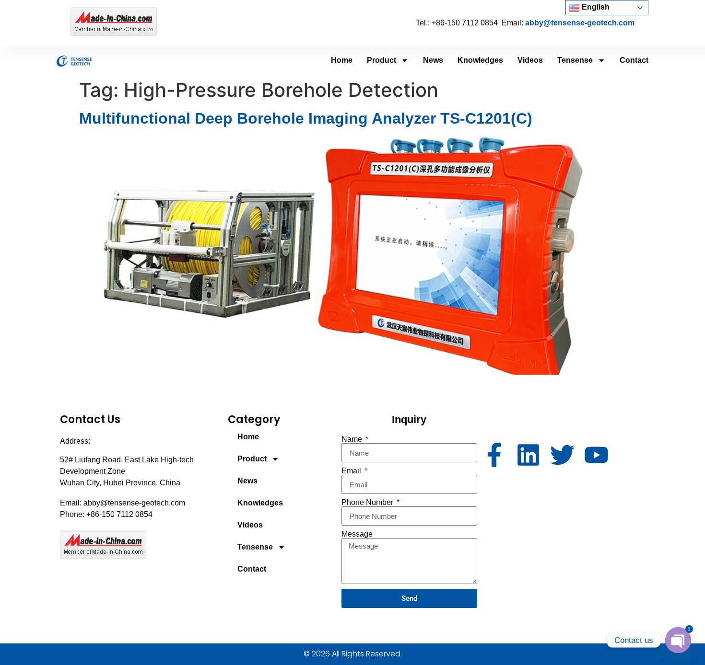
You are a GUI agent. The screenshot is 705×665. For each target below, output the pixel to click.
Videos (530, 60)
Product (381, 60)
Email (352, 471)
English (595, 7)
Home (341, 60)
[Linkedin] (528, 455)
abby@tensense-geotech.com (579, 23)
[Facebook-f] (494, 455)
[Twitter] (562, 455)
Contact (634, 60)
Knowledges (480, 60)
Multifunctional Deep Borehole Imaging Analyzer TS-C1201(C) (305, 118)
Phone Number (368, 502)
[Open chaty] (678, 640)
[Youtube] (596, 455)
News (433, 60)
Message (357, 534)
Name (352, 439)
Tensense (575, 60)
